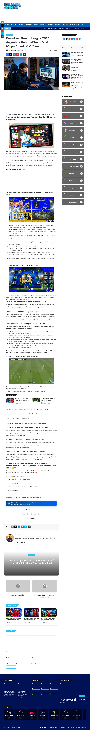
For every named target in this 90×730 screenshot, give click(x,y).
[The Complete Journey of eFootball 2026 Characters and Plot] (54, 695)
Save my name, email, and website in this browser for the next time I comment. (25, 663)
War (21, 24)
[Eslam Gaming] (12, 6)
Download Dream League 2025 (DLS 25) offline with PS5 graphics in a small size (48, 400)
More (65, 24)
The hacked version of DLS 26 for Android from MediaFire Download (48, 619)
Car (36, 24)
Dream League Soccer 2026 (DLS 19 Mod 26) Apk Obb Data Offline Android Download (31, 561)
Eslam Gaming (17, 727)
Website (34, 657)
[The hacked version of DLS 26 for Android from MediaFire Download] (49, 612)
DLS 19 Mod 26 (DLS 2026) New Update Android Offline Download (31, 619)
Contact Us (83, 28)
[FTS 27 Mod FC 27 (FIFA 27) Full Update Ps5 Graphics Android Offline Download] (45, 695)
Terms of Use (54, 28)
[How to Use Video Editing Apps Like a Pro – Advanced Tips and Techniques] (66, 68)
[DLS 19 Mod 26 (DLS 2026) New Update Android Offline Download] (31, 612)
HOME (7, 24)
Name (7, 651)
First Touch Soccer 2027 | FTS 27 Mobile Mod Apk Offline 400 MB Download (77, 54)
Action (14, 24)
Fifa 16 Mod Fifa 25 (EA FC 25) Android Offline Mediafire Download (9, 693)
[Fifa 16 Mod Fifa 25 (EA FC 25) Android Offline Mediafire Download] (10, 686)
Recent (64, 47)
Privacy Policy (47, 28)
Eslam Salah (11, 50)
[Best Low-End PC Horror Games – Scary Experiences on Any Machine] (36, 695)
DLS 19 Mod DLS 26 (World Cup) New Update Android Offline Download (13, 619)
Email (7, 657)
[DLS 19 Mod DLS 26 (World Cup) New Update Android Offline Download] (14, 612)
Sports (58, 24)
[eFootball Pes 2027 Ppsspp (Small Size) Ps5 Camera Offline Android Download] (66, 76)
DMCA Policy (61, 28)
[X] (19, 542)
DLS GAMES (9, 35)
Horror (29, 24)
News (50, 24)
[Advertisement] (59, 11)
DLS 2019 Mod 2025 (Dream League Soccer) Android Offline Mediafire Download (22, 400)
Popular (72, 47)
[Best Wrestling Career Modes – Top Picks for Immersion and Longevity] (66, 61)
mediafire (15, 483)
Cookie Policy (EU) (69, 28)
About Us (77, 28)
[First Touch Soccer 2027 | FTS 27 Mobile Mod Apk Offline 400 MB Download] (66, 54)
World (43, 24)
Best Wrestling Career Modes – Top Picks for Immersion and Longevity (77, 61)
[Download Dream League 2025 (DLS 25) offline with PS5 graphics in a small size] (36, 399)
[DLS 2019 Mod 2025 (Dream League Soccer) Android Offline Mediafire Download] (10, 400)
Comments (81, 47)
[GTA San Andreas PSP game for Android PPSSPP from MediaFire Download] (24, 686)
